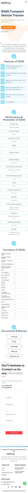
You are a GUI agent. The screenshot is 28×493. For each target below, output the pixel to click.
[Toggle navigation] (26, 2)
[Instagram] (12, 487)
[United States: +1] (7, 411)
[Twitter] (16, 487)
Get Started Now (8, 27)
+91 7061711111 (7, 385)
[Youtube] (19, 487)
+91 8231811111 (7, 387)
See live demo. (5, 31)
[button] (14, 124)
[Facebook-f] (8, 487)
